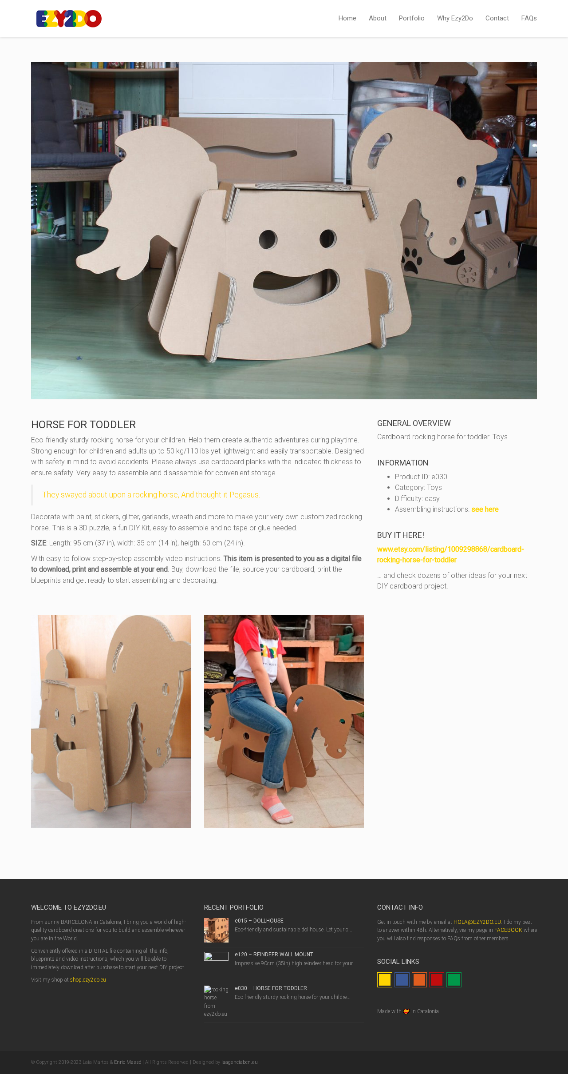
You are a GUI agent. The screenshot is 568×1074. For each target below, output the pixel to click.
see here (485, 509)
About (378, 18)
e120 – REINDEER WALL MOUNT (274, 954)
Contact (497, 18)
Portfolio (412, 18)
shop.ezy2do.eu (88, 980)
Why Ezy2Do (455, 18)
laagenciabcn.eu (239, 1062)
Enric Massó (127, 1062)
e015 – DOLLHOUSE (259, 921)
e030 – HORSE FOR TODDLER (271, 988)
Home (347, 18)
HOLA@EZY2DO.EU (477, 922)
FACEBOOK (508, 930)
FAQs (529, 18)
